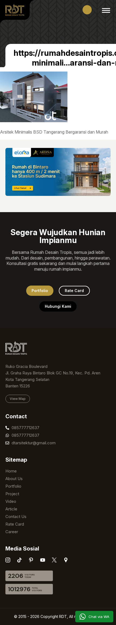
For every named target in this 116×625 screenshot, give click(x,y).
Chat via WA (98, 616)
